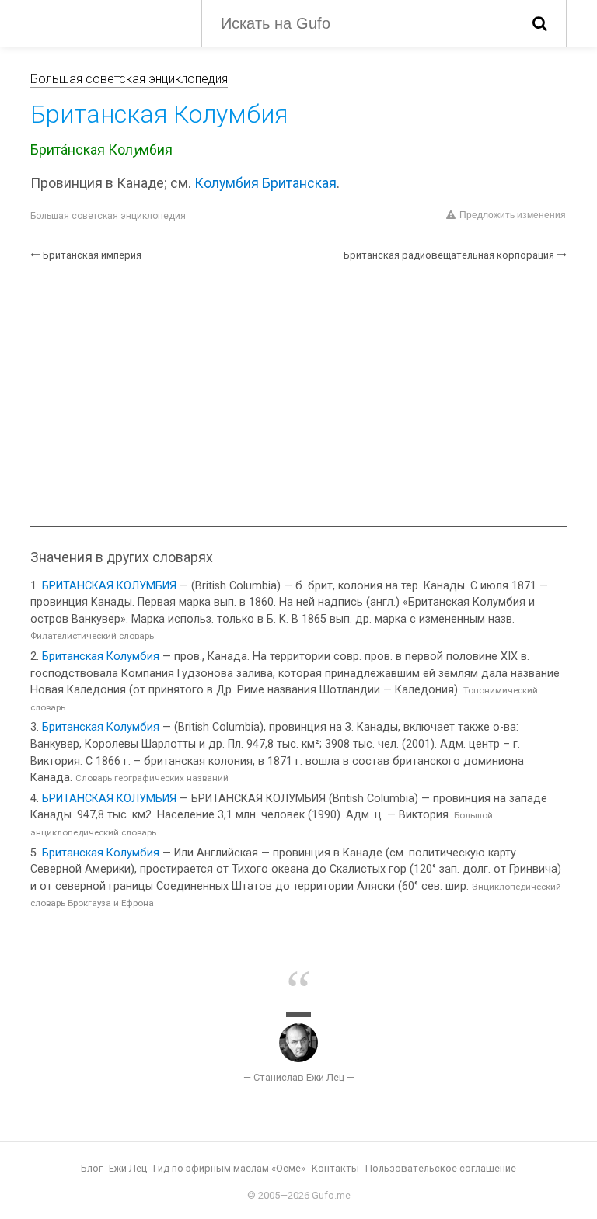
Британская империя (92, 255)
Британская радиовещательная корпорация (449, 255)
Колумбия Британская (265, 183)
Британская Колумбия (100, 656)
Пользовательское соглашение (440, 1168)
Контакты (335, 1168)
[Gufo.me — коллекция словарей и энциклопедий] (104, 21)
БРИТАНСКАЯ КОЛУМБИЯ (109, 585)
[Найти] (540, 23)
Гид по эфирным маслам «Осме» (229, 1168)
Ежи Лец (128, 1168)
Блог (92, 1168)
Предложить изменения (512, 215)
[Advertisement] (298, 394)
